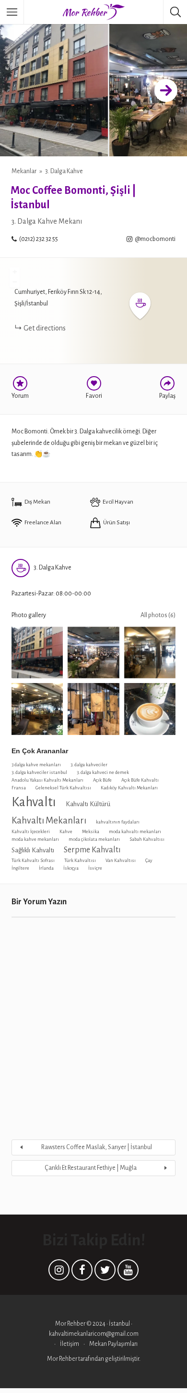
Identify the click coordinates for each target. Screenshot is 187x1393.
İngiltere (20, 868)
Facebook (82, 1272)
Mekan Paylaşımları (113, 1344)
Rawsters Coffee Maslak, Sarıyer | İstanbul (96, 1147)
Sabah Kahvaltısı (146, 839)
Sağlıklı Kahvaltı (33, 850)
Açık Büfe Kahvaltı (140, 780)
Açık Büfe (102, 780)
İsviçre (95, 868)
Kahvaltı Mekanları (49, 820)
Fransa (19, 787)
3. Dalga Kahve (64, 171)
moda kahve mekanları (35, 839)
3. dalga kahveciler (88, 764)
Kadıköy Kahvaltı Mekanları (129, 787)
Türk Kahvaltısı (80, 860)
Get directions (44, 328)
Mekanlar (24, 171)
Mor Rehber (62, 1358)
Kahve (65, 831)
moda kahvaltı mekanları (135, 831)
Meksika (90, 831)
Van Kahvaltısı (120, 860)
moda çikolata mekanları (94, 839)
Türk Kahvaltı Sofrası (33, 860)
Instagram (59, 1272)
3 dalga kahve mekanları (36, 764)
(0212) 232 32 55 (38, 239)
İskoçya (71, 868)
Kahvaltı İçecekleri (31, 831)
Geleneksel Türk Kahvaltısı (63, 787)
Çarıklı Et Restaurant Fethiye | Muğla (91, 1168)
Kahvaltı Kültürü (88, 804)
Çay (148, 860)
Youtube (128, 1272)
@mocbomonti (155, 239)
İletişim (69, 1344)
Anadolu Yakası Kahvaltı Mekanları (47, 780)
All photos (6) (157, 615)
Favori (94, 396)
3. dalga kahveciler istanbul (39, 772)
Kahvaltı (34, 802)
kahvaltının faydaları (118, 821)
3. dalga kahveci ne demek (103, 772)
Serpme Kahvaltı (92, 849)
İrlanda (46, 868)
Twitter (105, 1272)
